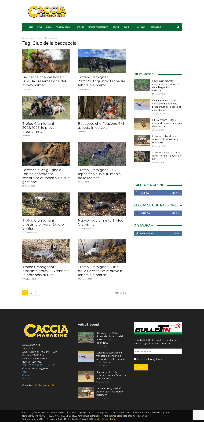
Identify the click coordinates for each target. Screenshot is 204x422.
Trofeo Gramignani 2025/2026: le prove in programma (40, 128)
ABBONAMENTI (155, 27)
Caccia (48, 27)
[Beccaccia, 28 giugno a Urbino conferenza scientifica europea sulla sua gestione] (46, 154)
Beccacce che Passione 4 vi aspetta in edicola (101, 126)
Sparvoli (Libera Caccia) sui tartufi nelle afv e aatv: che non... (167, 155)
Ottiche (80, 27)
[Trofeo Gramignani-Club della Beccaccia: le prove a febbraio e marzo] (102, 251)
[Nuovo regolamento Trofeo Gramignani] (102, 204)
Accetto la (142, 359)
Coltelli (116, 27)
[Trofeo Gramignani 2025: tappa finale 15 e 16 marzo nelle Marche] (102, 154)
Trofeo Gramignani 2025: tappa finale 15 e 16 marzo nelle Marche (99, 174)
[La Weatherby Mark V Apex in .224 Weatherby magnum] (142, 140)
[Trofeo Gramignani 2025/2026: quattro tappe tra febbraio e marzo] (102, 61)
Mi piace (175, 193)
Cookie (25, 375)
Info (24, 371)
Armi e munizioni (63, 27)
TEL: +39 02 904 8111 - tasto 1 (38, 365)
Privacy (26, 378)
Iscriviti (141, 367)
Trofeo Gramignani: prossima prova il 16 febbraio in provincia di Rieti (45, 271)
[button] (178, 27)
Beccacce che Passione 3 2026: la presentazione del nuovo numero (44, 81)
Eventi (126, 27)
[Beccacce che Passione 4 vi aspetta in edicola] (102, 107)
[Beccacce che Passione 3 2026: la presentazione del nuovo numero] (46, 61)
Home (30, 27)
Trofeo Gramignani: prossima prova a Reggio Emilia (43, 224)
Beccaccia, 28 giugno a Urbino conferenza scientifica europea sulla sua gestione (45, 176)
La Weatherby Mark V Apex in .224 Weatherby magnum (165, 139)
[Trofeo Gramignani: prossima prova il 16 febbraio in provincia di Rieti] (46, 251)
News (39, 27)
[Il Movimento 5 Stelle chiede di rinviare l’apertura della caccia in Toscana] (142, 124)
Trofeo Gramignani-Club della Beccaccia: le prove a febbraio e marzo (100, 271)
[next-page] (38, 292)
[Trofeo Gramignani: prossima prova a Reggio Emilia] (46, 204)
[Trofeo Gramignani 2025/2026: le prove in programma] (46, 107)
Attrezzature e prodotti (98, 27)
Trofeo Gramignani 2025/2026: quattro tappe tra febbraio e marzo (101, 81)
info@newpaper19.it (44, 385)
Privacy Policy (155, 359)
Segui (176, 233)
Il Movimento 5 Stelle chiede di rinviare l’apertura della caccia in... (167, 123)
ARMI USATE (141, 27)
